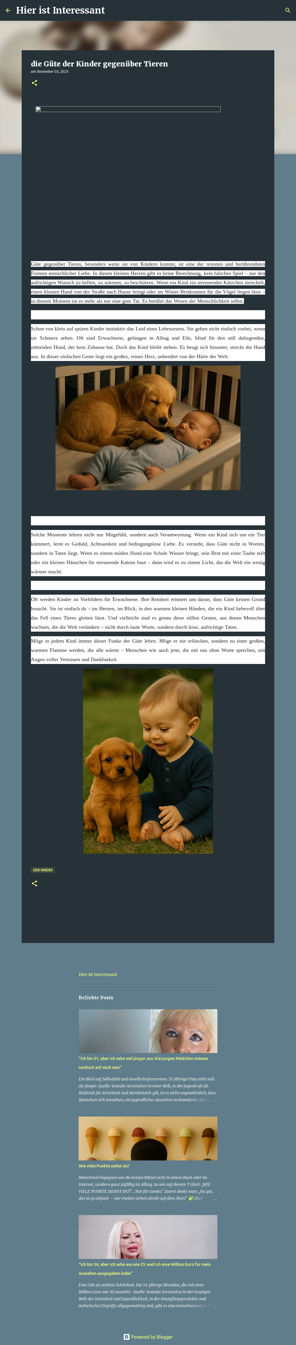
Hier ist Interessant (60, 10)
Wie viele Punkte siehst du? (104, 1166)
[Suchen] (113, 10)
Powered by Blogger (151, 1337)
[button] (34, 83)
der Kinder (43, 870)
